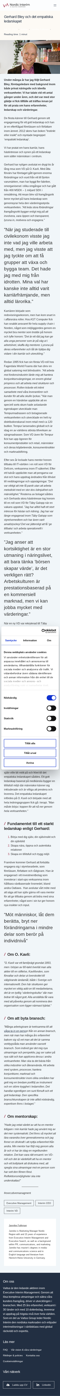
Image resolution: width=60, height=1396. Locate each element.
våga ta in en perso (15, 1030)
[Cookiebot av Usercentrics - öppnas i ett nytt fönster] (42, 631)
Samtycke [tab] (11, 640)
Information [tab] (30, 640)
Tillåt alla (30, 743)
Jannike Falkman (18, 1225)
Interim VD (12, 1210)
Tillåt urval (30, 753)
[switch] (51, 708)
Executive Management (18, 1203)
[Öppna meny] (55, 5)
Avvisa (30, 762)
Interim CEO (44, 1203)
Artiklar (24, 29)
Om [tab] (49, 640)
